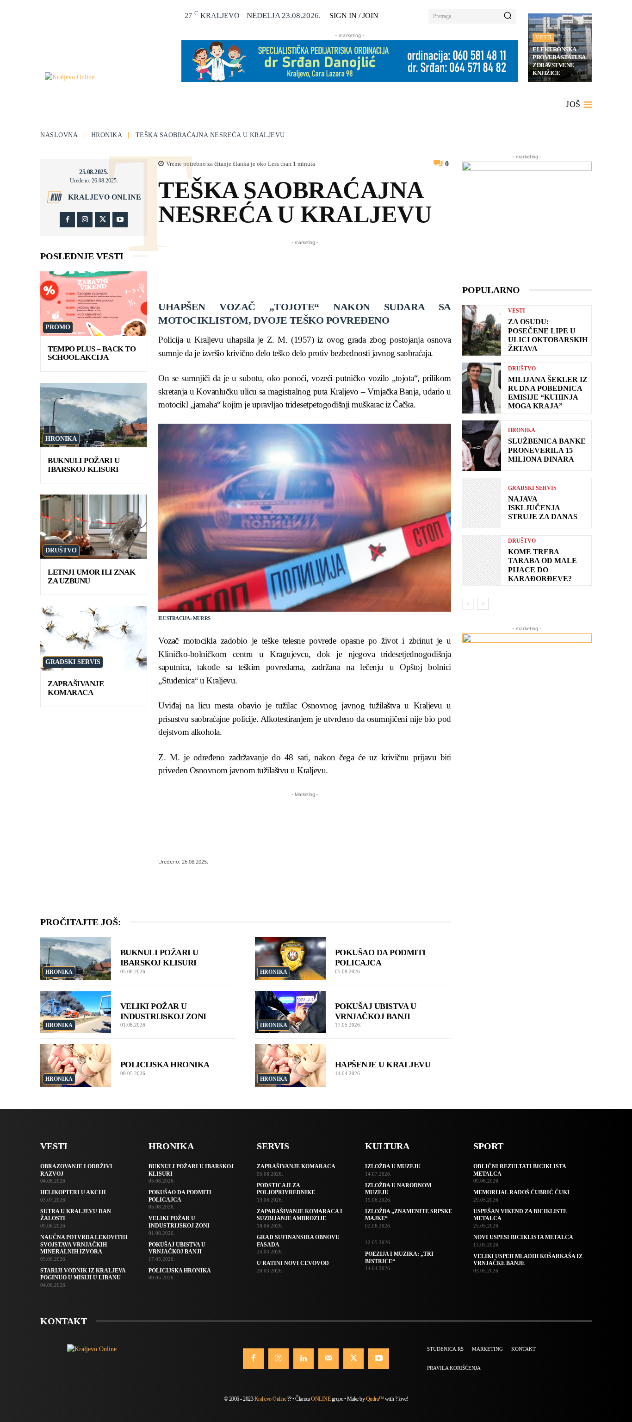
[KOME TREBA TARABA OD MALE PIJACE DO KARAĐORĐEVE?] (481, 560)
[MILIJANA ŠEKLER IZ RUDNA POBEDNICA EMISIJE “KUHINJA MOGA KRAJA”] (481, 388)
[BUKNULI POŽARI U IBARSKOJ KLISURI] (93, 415)
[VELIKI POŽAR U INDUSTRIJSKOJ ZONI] (75, 1012)
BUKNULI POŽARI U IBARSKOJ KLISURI (83, 465)
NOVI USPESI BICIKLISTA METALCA (523, 1237)
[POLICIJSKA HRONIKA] (75, 1065)
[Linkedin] (303, 1358)
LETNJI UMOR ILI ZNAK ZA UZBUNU (91, 576)
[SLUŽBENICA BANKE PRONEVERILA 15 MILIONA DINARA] (481, 445)
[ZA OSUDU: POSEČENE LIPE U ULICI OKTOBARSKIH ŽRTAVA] (481, 330)
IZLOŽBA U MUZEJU (393, 1166)
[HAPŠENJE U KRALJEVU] (290, 1065)
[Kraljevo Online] (108, 77)
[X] (102, 219)
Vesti (543, 37)
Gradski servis (72, 661)
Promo (57, 327)
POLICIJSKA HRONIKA (165, 1064)
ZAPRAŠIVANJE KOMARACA (76, 688)
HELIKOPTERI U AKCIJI (73, 1192)
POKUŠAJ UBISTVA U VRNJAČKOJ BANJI (375, 1011)
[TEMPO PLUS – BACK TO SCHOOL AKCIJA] (93, 303)
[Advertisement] (326, 268)
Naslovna (59, 135)
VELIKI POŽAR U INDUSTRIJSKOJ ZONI (163, 1011)
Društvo (61, 550)
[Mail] (328, 1358)
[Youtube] (120, 219)
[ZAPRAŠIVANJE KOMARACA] (93, 638)
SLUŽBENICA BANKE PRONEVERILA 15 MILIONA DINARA (547, 450)
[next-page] (483, 604)
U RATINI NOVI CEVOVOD (293, 1263)
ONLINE (320, 1399)
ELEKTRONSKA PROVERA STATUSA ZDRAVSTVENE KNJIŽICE (559, 61)
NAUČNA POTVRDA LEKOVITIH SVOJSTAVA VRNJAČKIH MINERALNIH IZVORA (83, 1244)
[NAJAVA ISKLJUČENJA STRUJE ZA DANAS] (481, 503)
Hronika (107, 135)
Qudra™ (375, 1399)
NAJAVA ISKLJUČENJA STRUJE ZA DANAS (542, 507)
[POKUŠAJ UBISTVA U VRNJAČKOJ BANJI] (290, 1012)
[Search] (507, 16)
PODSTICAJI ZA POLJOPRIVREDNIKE (286, 1189)
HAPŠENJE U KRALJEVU (383, 1064)
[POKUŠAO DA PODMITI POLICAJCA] (290, 958)
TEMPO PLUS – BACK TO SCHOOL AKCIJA (92, 353)
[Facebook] (67, 219)
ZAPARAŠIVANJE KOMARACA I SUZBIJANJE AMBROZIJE (299, 1215)
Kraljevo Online (104, 197)
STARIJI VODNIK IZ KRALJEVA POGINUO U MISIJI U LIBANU (83, 1274)
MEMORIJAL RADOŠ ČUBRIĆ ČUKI (521, 1192)
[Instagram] (85, 219)
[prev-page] (468, 604)
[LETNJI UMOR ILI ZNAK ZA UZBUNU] (93, 527)
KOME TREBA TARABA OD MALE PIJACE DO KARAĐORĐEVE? (542, 565)
